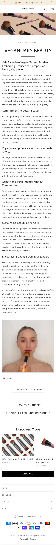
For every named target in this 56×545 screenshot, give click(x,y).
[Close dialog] (53, 255)
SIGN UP (28, 286)
